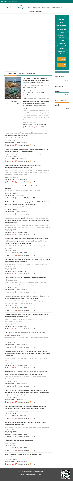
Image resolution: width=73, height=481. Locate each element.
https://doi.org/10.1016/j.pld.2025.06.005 (16, 344)
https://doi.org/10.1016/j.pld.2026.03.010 (16, 158)
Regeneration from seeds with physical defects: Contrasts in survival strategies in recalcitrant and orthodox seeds (36, 80)
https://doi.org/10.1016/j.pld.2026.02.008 (16, 365)
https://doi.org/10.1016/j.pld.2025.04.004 (16, 142)
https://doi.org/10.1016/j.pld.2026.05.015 (16, 434)
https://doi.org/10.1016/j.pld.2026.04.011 (16, 271)
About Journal (36, 7)
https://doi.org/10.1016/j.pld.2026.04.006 (16, 383)
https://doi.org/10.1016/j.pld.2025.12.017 (16, 399)
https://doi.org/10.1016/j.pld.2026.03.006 (16, 289)
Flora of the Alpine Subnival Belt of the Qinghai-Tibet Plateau (23, 454)
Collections (31, 74)
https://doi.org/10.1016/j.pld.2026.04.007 (16, 461)
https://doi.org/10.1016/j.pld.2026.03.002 (16, 211)
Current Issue (11, 74)
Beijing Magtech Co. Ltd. (34, 474)
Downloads (31, 11)
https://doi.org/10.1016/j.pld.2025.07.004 (34, 124)
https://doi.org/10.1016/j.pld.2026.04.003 (16, 179)
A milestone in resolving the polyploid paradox (19, 440)
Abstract (27, 92)
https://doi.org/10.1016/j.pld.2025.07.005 (34, 90)
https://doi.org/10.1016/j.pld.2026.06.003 (16, 448)
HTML (26, 94)
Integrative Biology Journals (9, 1)
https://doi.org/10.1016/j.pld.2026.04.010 (16, 326)
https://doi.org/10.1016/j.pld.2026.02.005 (16, 253)
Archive (21, 74)
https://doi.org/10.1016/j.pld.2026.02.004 (16, 308)
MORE (67, 80)
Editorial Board (46, 7)
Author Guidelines (57, 7)
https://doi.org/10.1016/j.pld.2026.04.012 (16, 415)
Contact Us (38, 11)
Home (29, 7)
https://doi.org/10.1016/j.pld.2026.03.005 (16, 232)
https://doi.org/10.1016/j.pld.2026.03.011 (16, 195)
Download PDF (40, 92)
